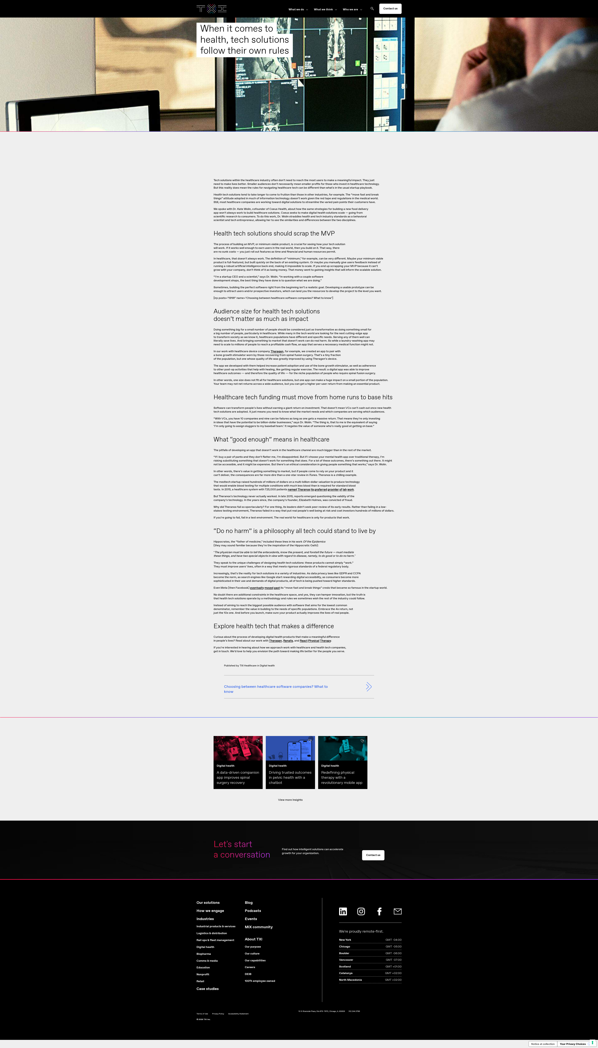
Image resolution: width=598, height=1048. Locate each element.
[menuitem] (301, 9)
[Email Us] (397, 911)
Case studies (208, 989)
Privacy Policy (218, 1014)
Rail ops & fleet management (215, 940)
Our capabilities (255, 960)
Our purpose (253, 947)
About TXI (253, 939)
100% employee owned (260, 981)
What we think (323, 9)
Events (251, 919)
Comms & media (207, 961)
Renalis (288, 641)
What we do (296, 9)
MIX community (259, 927)
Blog (249, 902)
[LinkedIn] (343, 911)
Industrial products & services (216, 926)
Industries (205, 919)
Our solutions (208, 902)
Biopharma (204, 954)
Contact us (390, 8)
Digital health (267, 665)
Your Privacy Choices (573, 1043)
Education (203, 967)
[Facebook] (379, 911)
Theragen (277, 351)
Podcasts (253, 910)
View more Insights (290, 800)
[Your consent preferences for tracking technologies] (592, 1042)
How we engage (210, 910)
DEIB (248, 974)
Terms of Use (202, 1014)
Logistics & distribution (212, 933)
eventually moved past (265, 588)
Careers (250, 967)
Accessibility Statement (238, 1014)
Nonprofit (203, 974)
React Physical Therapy (315, 641)
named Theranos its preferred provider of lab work (321, 489)
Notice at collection (543, 1043)
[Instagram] (361, 911)
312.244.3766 (354, 1011)
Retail (200, 981)
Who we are (350, 9)
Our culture (252, 954)
